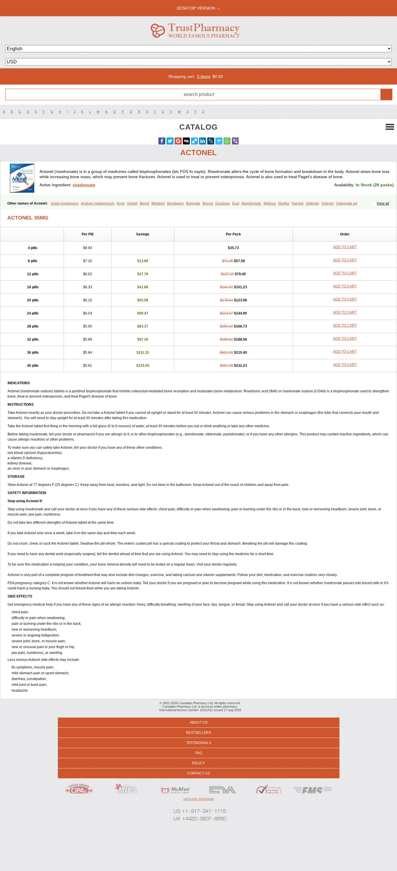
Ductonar (222, 203)
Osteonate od (346, 203)
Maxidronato (251, 203)
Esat (235, 203)
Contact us (198, 773)
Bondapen (175, 203)
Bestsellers (198, 733)
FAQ (198, 753)
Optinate (312, 203)
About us (199, 722)
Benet (144, 203)
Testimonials (198, 743)
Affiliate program (198, 799)
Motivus (270, 203)
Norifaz (283, 203)
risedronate (84, 185)
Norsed (297, 203)
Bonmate (193, 203)
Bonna (208, 203)
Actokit (132, 203)
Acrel (121, 203)
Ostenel (327, 203)
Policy (198, 763)
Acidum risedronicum (97, 203)
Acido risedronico (64, 203)
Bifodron (158, 203)
